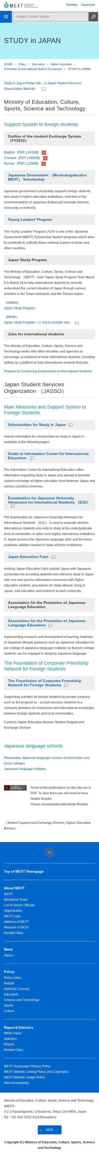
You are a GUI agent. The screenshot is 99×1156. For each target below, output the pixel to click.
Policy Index (12, 978)
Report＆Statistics (18, 1028)
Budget (9, 983)
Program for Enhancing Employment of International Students (48, 371)
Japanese (88, 5)
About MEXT (14, 888)
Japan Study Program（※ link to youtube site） (38, 322)
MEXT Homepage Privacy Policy (27, 1066)
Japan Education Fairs (28, 557)
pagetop (49, 852)
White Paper (13, 1033)
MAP (49, 1130)
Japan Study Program (19, 308)
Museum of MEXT (16, 927)
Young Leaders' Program (30, 220)
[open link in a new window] (15, 789)
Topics (8, 955)
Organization (13, 911)
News (8, 949)
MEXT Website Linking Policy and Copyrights (36, 1072)
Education (38, 64)
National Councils (17, 989)
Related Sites (13, 933)
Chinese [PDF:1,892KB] (22, 158)
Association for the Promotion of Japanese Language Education (47, 623)
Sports (8, 1005)
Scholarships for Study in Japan (37, 425)
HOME (8, 64)
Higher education (61, 64)
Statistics (10, 1039)
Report (9, 1044)
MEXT (8, 894)
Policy (22, 64)
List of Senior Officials (19, 905)
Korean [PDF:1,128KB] (21, 163)
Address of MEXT (16, 922)
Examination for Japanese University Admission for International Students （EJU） (49, 500)
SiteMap (72, 5)
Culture (9, 1011)
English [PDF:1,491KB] (21, 152)
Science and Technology (21, 1000)
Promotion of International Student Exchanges (33, 69)
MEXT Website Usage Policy (24, 1077)
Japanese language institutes (25, 769)
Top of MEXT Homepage (24, 871)
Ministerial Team (15, 899)
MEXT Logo (12, 916)
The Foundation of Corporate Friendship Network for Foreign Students (44, 683)
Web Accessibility (16, 1083)
